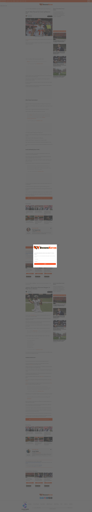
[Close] (58, 245)
